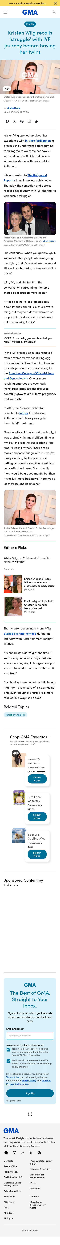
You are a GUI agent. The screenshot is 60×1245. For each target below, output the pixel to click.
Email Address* (15, 1028)
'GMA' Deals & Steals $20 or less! (27, 3)
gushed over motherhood (20, 633)
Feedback (35, 1188)
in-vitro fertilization (38, 140)
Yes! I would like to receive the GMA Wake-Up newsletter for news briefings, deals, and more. (32, 1063)
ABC (6, 1207)
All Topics (8, 1218)
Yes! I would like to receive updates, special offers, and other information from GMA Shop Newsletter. (30, 1052)
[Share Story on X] (14, 121)
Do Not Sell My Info (13, 1177)
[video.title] (30, 77)
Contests (8, 1160)
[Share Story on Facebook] (7, 121)
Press (33, 1182)
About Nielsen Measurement (37, 1176)
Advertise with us (12, 1190)
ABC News (9, 1201)
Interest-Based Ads (40, 1169)
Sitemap (34, 1196)
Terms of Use (12, 1077)
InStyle (23, 413)
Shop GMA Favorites (28, 736)
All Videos (8, 1212)
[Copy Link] (36, 121)
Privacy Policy (29, 1080)
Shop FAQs (9, 1196)
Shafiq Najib (13, 107)
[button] (5, 12)
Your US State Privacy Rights (41, 1162)
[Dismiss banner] (55, 3)
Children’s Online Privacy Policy (12, 1184)
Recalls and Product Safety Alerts (38, 1204)
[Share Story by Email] (29, 121)
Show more (48, 240)
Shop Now (37, 779)
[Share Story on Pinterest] (22, 121)
